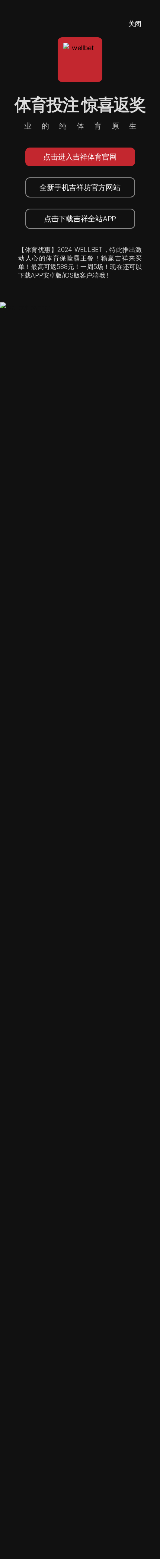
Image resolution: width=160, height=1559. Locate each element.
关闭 (134, 24)
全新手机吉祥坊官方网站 (79, 187)
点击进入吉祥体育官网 (79, 156)
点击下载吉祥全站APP (80, 218)
